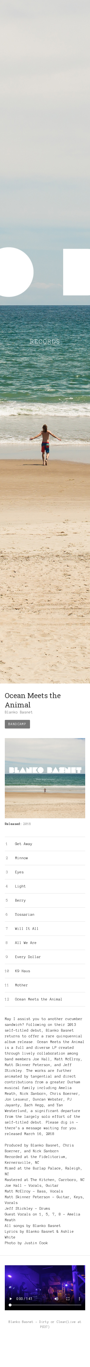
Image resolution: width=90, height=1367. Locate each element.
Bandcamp (17, 724)
